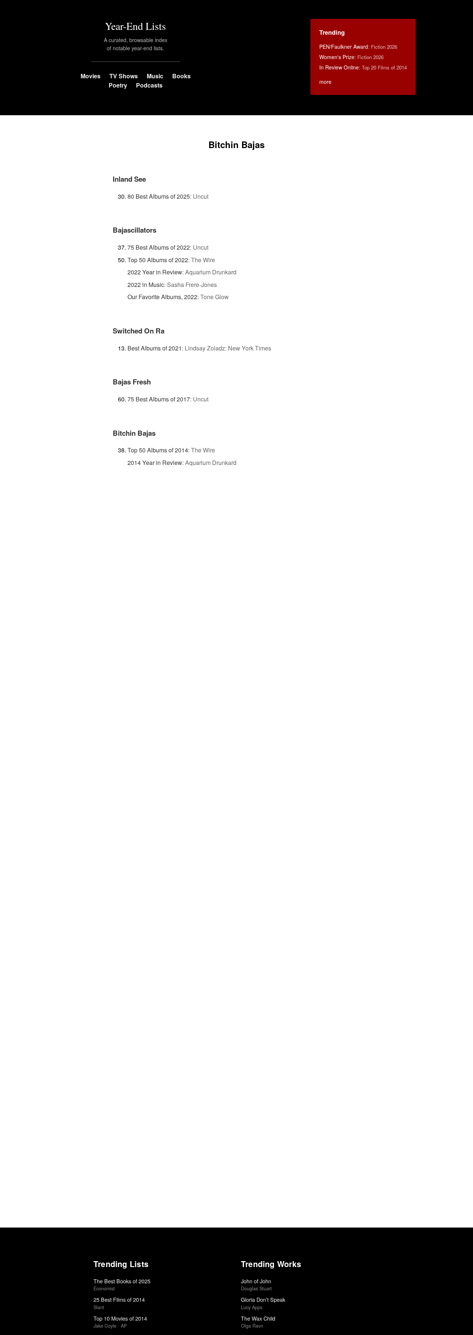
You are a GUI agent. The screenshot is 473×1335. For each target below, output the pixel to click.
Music (155, 76)
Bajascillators (134, 230)
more (325, 81)
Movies (91, 76)
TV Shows (123, 76)
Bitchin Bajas (134, 433)
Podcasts (149, 85)
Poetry (118, 85)
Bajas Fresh (132, 382)
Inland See (129, 179)
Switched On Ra (138, 331)
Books (181, 76)
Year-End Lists (135, 26)
